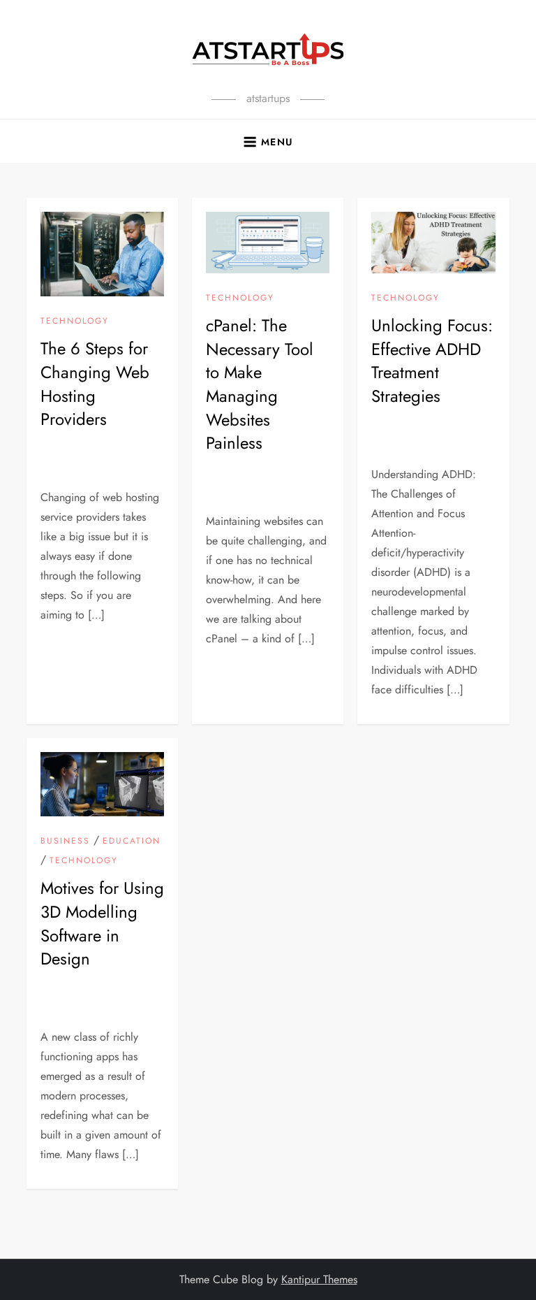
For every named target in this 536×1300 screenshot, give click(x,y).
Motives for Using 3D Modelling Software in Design (102, 923)
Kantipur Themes (319, 1279)
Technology (74, 321)
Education (132, 841)
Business (65, 841)
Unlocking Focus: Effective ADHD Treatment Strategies (432, 360)
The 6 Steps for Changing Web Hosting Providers (94, 383)
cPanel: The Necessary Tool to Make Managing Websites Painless (259, 384)
